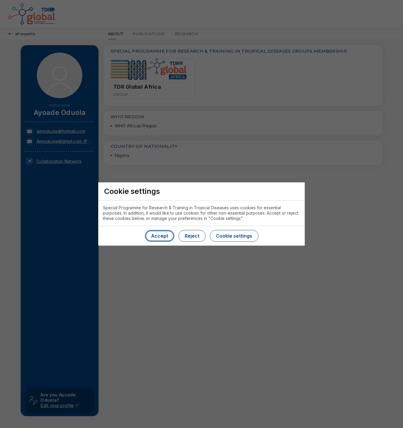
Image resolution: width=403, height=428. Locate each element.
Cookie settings (234, 236)
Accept (159, 236)
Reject (192, 236)
